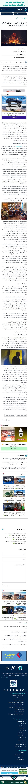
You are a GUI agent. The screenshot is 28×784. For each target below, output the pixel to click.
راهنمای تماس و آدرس (19, 754)
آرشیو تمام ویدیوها (20, 744)
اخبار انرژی (22, 730)
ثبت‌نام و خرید (14, 117)
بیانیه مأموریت (20, 759)
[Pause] (2, 440)
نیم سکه (8, 13)
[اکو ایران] (21, 9)
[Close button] (27, 767)
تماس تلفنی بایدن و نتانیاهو (19, 51)
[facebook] (10, 690)
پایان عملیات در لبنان (20, 54)
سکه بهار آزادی (23, 13)
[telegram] (13, 690)
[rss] (4, 690)
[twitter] (20, 690)
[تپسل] (2, 94)
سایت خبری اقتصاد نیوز (18, 700)
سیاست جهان (20, 18)
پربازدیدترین (20, 622)
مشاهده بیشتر (5, 647)
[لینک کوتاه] (9, 420)
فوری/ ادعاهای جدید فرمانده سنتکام (19, 632)
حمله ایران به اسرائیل (9, 415)
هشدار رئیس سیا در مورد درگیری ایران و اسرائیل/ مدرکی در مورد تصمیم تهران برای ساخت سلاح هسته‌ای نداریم (13, 467)
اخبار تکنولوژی (21, 739)
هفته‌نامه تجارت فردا (19, 709)
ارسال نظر (6, 586)
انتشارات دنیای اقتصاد (19, 711)
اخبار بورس (22, 723)
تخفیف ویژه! (14, 448)
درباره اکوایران (21, 757)
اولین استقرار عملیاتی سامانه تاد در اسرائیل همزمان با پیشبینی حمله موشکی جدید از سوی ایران (14, 463)
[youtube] (17, 690)
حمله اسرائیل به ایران (21, 415)
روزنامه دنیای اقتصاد (19, 698)
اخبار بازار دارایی (21, 733)
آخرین (25, 622)
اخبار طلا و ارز (21, 726)
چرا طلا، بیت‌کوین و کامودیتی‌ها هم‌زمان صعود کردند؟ (15, 635)
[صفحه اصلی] (14, 777)
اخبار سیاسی (21, 737)
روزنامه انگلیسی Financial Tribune (16, 702)
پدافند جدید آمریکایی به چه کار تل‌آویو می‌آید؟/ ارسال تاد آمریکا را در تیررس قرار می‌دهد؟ (13, 459)
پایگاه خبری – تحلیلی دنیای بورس (16, 707)
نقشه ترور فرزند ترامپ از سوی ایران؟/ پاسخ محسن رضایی (14, 644)
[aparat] (7, 690)
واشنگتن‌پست (19, 146)
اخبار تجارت (22, 728)
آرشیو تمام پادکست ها (19, 746)
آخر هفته (22, 742)
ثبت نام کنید (9, 773)
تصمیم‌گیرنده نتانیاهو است (19, 57)
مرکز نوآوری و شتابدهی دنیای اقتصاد (16, 714)
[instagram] (23, 690)
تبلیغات (22, 752)
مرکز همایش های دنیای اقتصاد (17, 705)
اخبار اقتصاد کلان (20, 721)
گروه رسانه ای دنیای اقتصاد (18, 695)
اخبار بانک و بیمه (20, 735)
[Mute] (4, 440)
